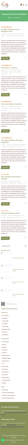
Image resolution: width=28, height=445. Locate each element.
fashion (10, 35)
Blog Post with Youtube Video (18, 295)
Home (10, 17)
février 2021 (5, 315)
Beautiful (7, 146)
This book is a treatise (9, 68)
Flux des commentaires (8, 395)
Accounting (12, 33)
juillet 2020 (5, 321)
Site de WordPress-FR (8, 398)
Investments (17, 17)
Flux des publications (8, 392)
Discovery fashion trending (11, 104)
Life (22, 215)
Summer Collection (18, 35)
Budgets (18, 70)
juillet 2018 (5, 326)
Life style (18, 146)
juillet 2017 (5, 334)
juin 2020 (4, 323)
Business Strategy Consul (10, 213)
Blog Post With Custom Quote (18, 282)
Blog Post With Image (18, 258)
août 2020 (4, 318)
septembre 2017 (6, 329)
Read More (5, 58)
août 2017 (4, 332)
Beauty (11, 144)
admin (4, 33)
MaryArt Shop (16, 435)
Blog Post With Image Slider (18, 270)
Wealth (3, 35)
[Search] (25, 246)
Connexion (5, 390)
